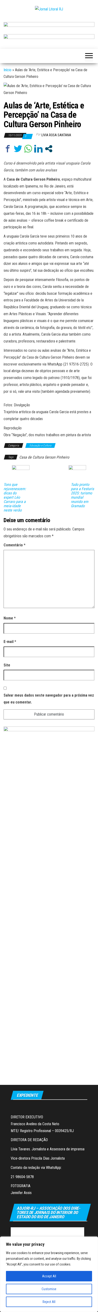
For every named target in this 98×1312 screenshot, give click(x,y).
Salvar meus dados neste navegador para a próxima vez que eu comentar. (49, 698)
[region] (49, 1274)
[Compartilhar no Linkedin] (38, 149)
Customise (49, 1289)
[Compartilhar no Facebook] (8, 149)
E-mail (10, 641)
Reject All (49, 1302)
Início (7, 70)
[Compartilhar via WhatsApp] (28, 149)
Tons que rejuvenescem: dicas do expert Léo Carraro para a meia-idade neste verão (15, 497)
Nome (10, 618)
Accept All (49, 1276)
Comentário (14, 545)
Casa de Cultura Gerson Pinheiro (44, 457)
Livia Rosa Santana (56, 135)
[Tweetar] (18, 149)
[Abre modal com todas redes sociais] (48, 149)
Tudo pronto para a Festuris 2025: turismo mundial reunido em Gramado (82, 495)
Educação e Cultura (40, 445)
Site (7, 665)
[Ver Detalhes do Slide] (49, 26)
